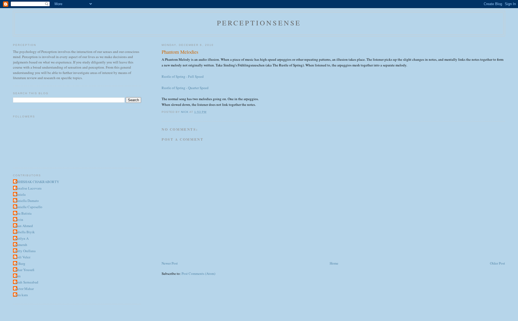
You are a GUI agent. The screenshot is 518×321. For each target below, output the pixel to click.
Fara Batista (23, 213)
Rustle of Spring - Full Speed (183, 76)
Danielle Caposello (28, 206)
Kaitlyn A (21, 238)
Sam (17, 275)
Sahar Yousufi (24, 269)
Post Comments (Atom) (198, 273)
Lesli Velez (22, 257)
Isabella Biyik (24, 231)
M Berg (19, 263)
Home (334, 263)
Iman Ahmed (23, 225)
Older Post (497, 263)
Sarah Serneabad (26, 282)
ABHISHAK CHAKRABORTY (36, 181)
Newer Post (170, 263)
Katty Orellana (25, 250)
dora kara (21, 294)
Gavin (18, 219)
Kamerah (20, 244)
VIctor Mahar (24, 288)
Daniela (20, 194)
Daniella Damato (26, 200)
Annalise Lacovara (28, 188)
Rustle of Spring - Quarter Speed (185, 87)
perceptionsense (259, 22)
